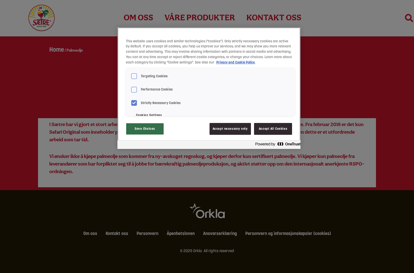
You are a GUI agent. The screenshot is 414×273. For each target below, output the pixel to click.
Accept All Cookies (273, 129)
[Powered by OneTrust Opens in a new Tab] (276, 145)
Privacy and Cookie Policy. (235, 62)
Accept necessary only (230, 129)
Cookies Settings (149, 115)
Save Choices (145, 129)
